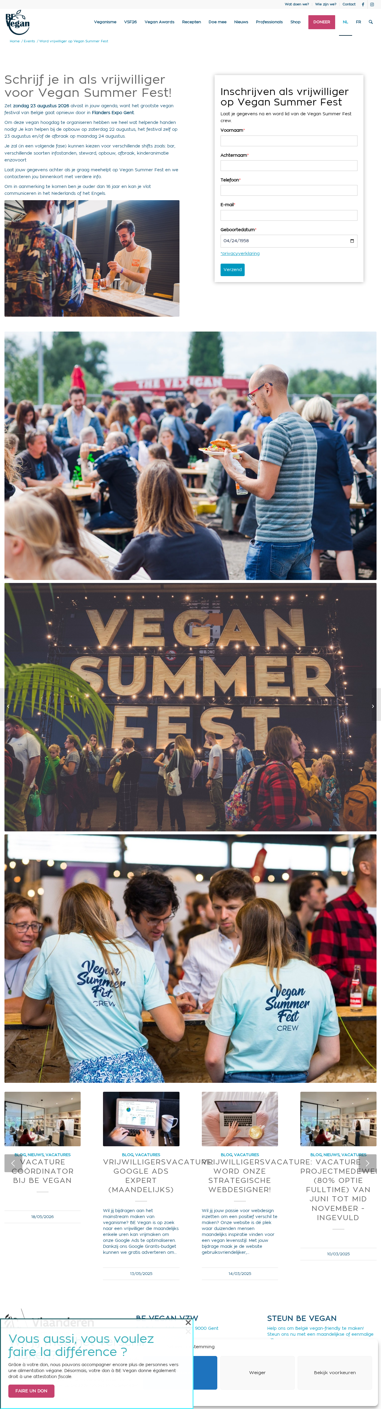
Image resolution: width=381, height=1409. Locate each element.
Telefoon (231, 180)
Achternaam (235, 155)
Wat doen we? (297, 4)
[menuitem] (297, 4)
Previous (13, 1163)
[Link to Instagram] (372, 4)
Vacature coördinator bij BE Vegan (43, 1171)
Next (368, 1163)
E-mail (228, 205)
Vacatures (58, 1155)
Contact (349, 4)
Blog (127, 1155)
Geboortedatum (239, 230)
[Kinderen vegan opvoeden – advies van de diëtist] (376, 704)
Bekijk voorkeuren (335, 1373)
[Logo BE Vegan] (17, 22)
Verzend (233, 270)
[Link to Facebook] (363, 4)
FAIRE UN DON (31, 1391)
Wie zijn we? (325, 4)
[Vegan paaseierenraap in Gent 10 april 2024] (4, 704)
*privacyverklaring (240, 254)
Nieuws (36, 1155)
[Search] (371, 22)
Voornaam (233, 130)
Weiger (257, 1373)
